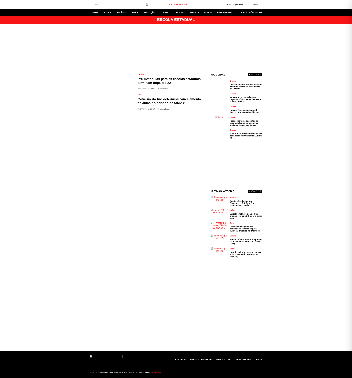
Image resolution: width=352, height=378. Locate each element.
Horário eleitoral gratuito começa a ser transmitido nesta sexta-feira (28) (245, 254)
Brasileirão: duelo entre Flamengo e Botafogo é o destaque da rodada (242, 203)
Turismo (164, 12)
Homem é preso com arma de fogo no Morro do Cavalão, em (244, 111)
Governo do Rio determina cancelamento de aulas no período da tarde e (169, 101)
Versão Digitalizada (234, 5)
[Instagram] (110, 4)
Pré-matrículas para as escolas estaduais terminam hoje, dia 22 (169, 81)
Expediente (180, 359)
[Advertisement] (176, 48)
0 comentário (163, 89)
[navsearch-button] (256, 5)
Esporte (194, 12)
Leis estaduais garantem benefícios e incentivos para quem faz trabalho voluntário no (245, 228)
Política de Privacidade (201, 359)
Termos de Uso (223, 359)
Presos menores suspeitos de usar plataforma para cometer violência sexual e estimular (244, 123)
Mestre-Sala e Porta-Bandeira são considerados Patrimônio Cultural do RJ (246, 135)
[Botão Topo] (260, 372)
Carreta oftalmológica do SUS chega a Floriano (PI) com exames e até (246, 216)
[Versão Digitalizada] (246, 4)
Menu (96, 5)
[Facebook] (105, 4)
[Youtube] (250, 372)
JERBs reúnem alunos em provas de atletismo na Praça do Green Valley (246, 241)
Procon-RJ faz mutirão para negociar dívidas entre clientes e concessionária (245, 99)
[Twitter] (115, 4)
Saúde (135, 12)
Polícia (108, 12)
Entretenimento (226, 12)
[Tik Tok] (124, 4)
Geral (140, 95)
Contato (258, 359)
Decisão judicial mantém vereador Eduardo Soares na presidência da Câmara (246, 86)
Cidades (94, 12)
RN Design (156, 372)
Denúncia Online (243, 359)
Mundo (208, 12)
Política (121, 12)
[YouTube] (120, 4)
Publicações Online (251, 12)
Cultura (179, 12)
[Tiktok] (255, 372)
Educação (149, 12)
